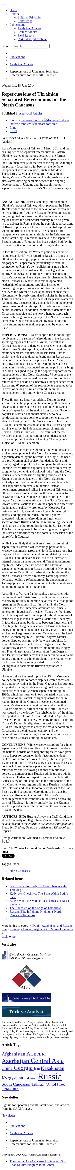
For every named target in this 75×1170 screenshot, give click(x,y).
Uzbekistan (10, 1089)
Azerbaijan (16, 1061)
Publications (17, 24)
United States (55, 1084)
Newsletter (8, 1115)
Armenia (36, 1054)
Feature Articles (27, 32)
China (8, 1068)
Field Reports (26, 35)
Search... (7, 46)
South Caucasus (16, 1084)
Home (13, 10)
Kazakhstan (52, 1068)
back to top (9, 936)
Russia (50, 1076)
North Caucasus (20, 870)
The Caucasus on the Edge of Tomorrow (35, 908)
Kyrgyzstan (13, 1077)
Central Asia (47, 1060)
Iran (37, 1069)
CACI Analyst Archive (32, 39)
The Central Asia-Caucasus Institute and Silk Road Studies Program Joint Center (38, 1163)
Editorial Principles (30, 17)
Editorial (15, 13)
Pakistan (31, 1078)
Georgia (24, 1068)
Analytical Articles (29, 28)
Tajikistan (38, 1084)
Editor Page (25, 21)
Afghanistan (14, 1053)
